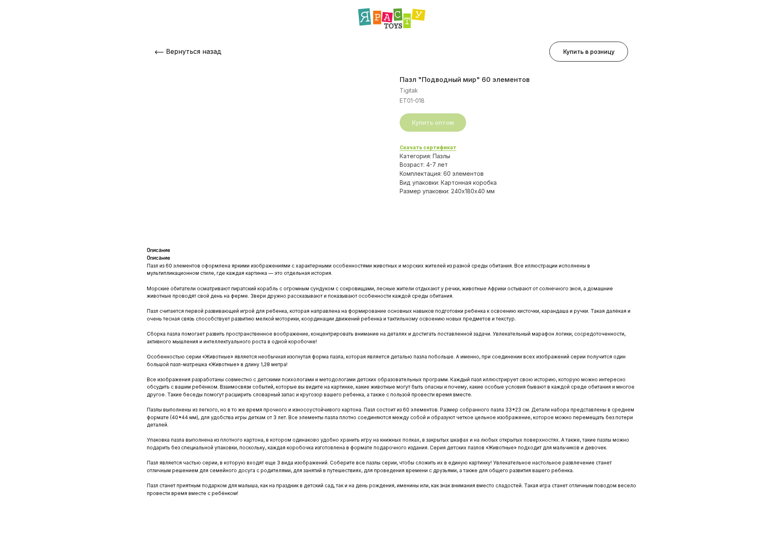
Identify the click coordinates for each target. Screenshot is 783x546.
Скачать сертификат (428, 147)
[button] (588, 52)
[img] (391, 18)
